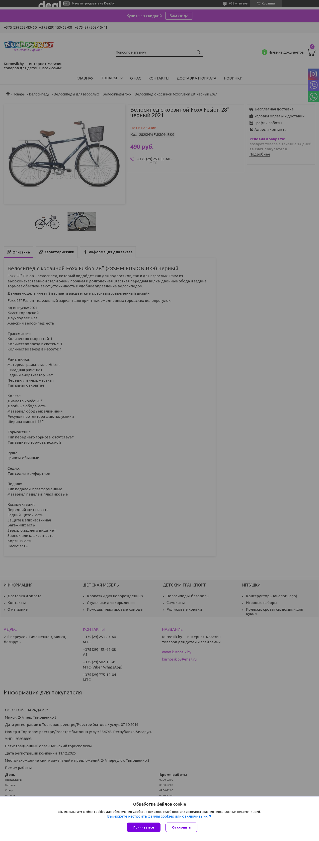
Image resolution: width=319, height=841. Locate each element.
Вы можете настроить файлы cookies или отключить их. (157, 816)
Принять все (143, 827)
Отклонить (181, 827)
